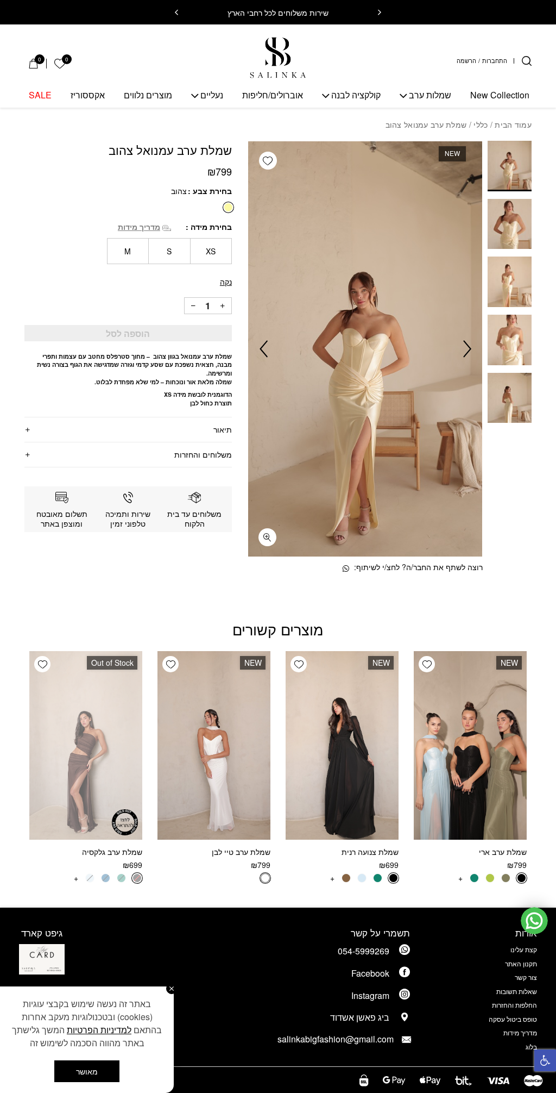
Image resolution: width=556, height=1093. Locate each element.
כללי (480, 124)
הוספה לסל (128, 333)
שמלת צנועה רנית (370, 851)
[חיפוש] (527, 61)
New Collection (499, 95)
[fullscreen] (267, 537)
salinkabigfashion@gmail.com (345, 1039)
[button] (545, 1060)
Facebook (370, 973)
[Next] (176, 12)
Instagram (370, 995)
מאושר (87, 1071)
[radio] (228, 207)
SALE (40, 95)
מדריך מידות (139, 226)
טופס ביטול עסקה (513, 1018)
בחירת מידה (210, 226)
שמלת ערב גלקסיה (112, 851)
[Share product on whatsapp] (346, 568)
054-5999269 (363, 951)
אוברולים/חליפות (272, 95)
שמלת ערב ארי (503, 851)
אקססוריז (88, 95)
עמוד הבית (513, 124)
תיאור (222, 429)
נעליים (211, 95)
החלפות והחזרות (514, 1004)
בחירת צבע (211, 190)
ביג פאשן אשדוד (359, 1017)
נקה (226, 281)
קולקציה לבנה (356, 95)
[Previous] (379, 12)
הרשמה (466, 61)
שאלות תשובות (516, 991)
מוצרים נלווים (148, 95)
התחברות (494, 61)
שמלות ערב (430, 95)
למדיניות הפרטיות (99, 1029)
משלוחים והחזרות (203, 454)
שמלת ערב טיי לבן (241, 851)
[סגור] (171, 988)
